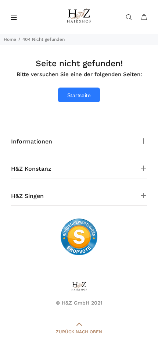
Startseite (79, 95)
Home (10, 39)
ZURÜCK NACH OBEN (79, 331)
